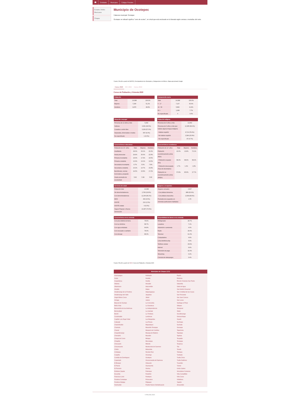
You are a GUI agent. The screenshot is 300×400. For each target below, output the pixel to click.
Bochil (116, 314)
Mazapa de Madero (152, 333)
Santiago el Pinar (182, 303)
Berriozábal (118, 311)
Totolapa (179, 352)
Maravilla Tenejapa (152, 327)
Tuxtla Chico (181, 357)
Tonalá (179, 349)
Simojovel (180, 308)
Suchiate (179, 325)
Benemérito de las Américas (123, 308)
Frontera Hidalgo (119, 382)
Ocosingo (149, 355)
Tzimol (179, 366)
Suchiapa (180, 322)
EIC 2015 (128, 87)
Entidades (103, 2)
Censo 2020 (119, 87)
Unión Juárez (181, 368)
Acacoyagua (118, 275)
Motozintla (149, 349)
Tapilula (179, 335)
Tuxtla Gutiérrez (182, 360)
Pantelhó (148, 374)
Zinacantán (180, 385)
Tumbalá (179, 355)
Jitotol (147, 297)
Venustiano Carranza (183, 371)
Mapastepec (149, 325)
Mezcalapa (149, 341)
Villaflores (180, 379)
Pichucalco (149, 379)
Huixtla (148, 281)
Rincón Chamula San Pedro (186, 281)
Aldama (116, 284)
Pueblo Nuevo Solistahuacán (155, 385)
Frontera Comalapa (120, 379)
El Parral (117, 366)
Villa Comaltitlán (182, 374)
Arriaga (116, 300)
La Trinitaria (149, 314)
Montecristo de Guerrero (153, 346)
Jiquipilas (149, 295)
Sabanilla (180, 284)
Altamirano (117, 286)
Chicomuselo (118, 346)
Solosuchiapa (181, 316)
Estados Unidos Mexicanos (99, 11)
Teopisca (180, 344)
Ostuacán (149, 363)
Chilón (116, 349)
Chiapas (97, 18)
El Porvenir (117, 368)
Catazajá (117, 322)
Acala (116, 278)
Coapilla (117, 355)
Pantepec (149, 376)
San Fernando (181, 295)
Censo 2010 (138, 87)
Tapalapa (180, 333)
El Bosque (117, 363)
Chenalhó (117, 335)
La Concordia (150, 303)
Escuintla (117, 374)
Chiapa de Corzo (119, 338)
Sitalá (178, 311)
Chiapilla (117, 341)
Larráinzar (149, 316)
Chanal (116, 330)
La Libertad (149, 311)
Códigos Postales (127, 2)
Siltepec (179, 305)
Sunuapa (180, 327)
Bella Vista (117, 305)
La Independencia (151, 308)
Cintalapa (117, 352)
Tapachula (180, 330)
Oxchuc (148, 368)
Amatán (116, 289)
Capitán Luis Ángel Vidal (122, 319)
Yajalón (179, 382)
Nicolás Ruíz (150, 352)
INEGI (131, 263)
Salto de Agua (181, 286)
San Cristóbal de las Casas (185, 292)
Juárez (148, 300)
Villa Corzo (180, 376)
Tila (178, 346)
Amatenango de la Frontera (123, 292)
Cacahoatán (118, 316)
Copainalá (117, 360)
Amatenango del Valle (121, 295)
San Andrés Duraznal (183, 289)
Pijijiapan (149, 382)
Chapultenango (119, 333)
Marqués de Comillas (152, 330)
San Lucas (180, 300)
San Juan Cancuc (182, 297)
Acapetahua (118, 281)
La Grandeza (150, 305)
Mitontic (148, 344)
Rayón (179, 275)
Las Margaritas (150, 319)
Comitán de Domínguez (121, 357)
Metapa (148, 338)
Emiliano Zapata (119, 371)
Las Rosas (149, 322)
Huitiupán (149, 275)
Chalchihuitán (118, 325)
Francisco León (119, 376)
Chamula (117, 327)
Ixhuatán (148, 284)
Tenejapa (180, 341)
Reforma (179, 278)
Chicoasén (117, 344)
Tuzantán (180, 363)
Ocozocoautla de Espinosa (154, 360)
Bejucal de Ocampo (120, 303)
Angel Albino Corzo (120, 297)
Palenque (149, 371)
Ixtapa (147, 289)
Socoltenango (181, 314)
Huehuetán (118, 385)
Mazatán (148, 335)
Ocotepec (149, 357)
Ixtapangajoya (150, 292)
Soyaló (179, 319)
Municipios (114, 2)
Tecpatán (180, 338)
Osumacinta (149, 366)
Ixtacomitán (149, 286)
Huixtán (148, 278)
